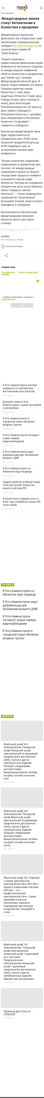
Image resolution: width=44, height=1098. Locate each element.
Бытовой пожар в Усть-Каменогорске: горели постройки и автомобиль (22, 405)
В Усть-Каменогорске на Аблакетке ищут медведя (17, 470)
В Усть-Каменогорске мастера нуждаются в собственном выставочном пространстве (20, 388)
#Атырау (20, 240)
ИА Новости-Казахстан (25, 45)
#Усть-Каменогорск (8, 240)
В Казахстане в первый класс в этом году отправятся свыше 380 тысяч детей (22, 501)
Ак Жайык (5, 236)
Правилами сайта (9, 299)
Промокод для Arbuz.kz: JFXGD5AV (17, 1013)
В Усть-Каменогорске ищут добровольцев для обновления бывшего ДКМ (20, 455)
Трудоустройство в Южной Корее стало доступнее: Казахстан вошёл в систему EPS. (21, 485)
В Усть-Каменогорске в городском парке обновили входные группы (18, 421)
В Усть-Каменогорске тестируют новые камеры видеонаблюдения (19, 619)
